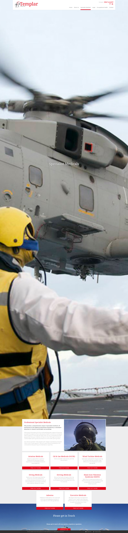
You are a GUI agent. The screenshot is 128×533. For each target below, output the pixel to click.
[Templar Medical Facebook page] (110, 4)
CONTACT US (64, 530)
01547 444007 (106, 2)
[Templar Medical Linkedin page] (112, 4)
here (63, 531)
